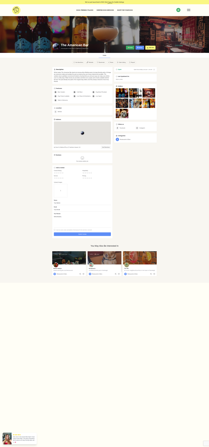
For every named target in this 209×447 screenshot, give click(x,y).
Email (55, 207)
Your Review (57, 213)
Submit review (82, 234)
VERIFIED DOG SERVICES (105, 10)
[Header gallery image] (35, 34)
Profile (104, 55)
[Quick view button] (80, 274)
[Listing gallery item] (122, 93)
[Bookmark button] (83, 274)
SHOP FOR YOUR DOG (125, 10)
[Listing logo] (56, 46)
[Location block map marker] (82, 133)
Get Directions (106, 147)
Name (55, 200)
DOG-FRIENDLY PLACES (84, 10)
